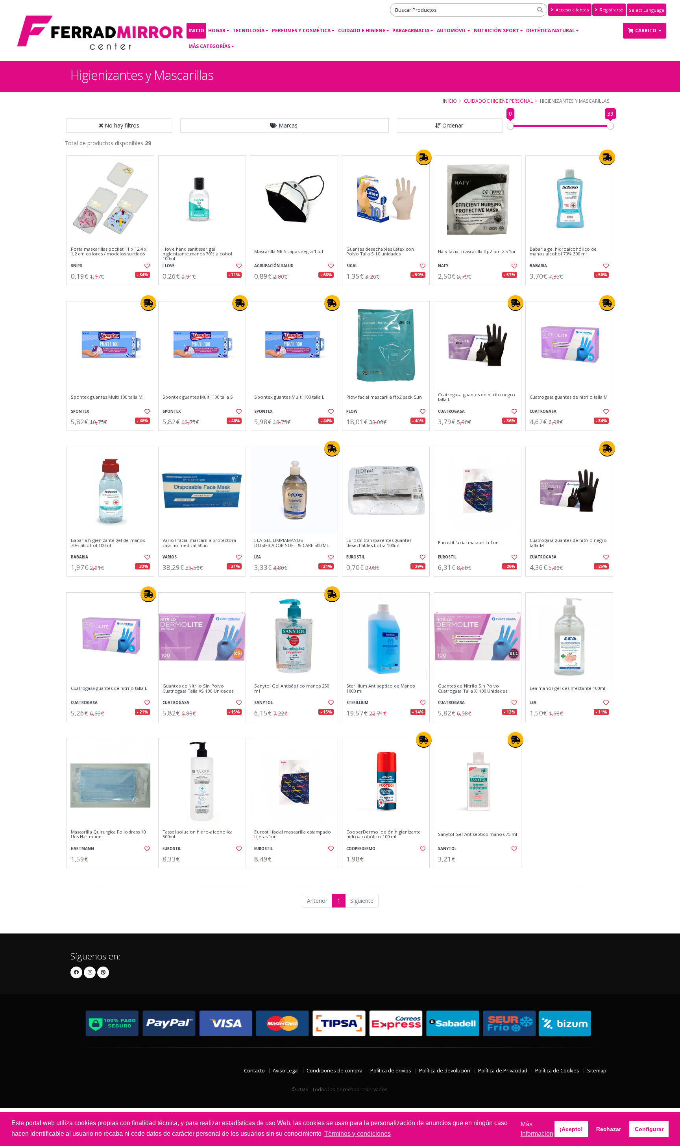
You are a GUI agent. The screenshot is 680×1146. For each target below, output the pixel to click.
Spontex (80, 411)
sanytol (263, 702)
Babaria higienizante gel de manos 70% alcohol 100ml (108, 543)
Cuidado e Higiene (361, 30)
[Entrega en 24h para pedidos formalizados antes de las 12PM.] (424, 157)
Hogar (216, 30)
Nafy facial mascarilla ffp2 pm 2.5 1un (477, 251)
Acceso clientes (571, 10)
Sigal (351, 265)
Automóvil (451, 30)
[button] (284, 125)
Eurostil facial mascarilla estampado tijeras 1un (292, 834)
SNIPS (76, 265)
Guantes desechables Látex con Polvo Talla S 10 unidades (380, 252)
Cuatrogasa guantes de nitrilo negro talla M (568, 543)
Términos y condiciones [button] (357, 1133)
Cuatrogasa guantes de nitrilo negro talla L (476, 397)
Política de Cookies (557, 1070)
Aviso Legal (286, 1070)
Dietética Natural (550, 30)
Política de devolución (444, 1070)
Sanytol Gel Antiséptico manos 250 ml (291, 688)
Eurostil (355, 557)
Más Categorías (209, 46)
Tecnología (248, 30)
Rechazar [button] (608, 1129)
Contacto (254, 1070)
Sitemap (596, 1070)
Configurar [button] (649, 1129)
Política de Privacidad (502, 1070)
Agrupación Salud (274, 265)
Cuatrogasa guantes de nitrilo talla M (569, 397)
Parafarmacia (410, 30)
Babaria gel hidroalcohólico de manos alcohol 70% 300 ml (563, 252)
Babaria (538, 265)
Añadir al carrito (113, 292)
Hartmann (82, 848)
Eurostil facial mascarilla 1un (468, 542)
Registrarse (611, 10)
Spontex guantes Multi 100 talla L (289, 397)
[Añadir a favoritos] (146, 266)
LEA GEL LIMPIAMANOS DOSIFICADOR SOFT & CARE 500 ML (291, 543)
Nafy (443, 265)
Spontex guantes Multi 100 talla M (106, 397)
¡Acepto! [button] (571, 1129)
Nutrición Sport (496, 30)
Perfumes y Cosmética (301, 30)
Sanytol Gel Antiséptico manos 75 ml (477, 834)
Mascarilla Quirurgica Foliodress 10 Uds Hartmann (108, 834)
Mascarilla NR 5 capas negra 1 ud (288, 251)
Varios (170, 557)
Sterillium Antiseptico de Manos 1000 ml (380, 688)
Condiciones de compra (334, 1070)
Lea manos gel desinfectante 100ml (567, 688)
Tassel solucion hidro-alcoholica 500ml (198, 834)
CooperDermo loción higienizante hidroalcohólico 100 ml (383, 834)
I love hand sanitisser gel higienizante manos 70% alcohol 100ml (197, 254)
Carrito (646, 30)
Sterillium (357, 702)
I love (168, 265)
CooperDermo (360, 848)
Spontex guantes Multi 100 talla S (198, 397)
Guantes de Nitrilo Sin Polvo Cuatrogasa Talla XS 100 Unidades (198, 688)
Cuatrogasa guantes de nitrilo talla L (109, 688)
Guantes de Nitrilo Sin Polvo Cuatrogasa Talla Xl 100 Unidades (472, 688)
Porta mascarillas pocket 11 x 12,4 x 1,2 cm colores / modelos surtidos (108, 252)
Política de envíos (390, 1070)
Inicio (196, 30)
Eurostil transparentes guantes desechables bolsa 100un (379, 543)
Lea (257, 557)
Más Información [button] (537, 1129)
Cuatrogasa (451, 411)
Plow (351, 411)
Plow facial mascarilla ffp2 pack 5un (384, 397)
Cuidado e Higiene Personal (498, 101)
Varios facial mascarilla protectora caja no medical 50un (199, 543)
